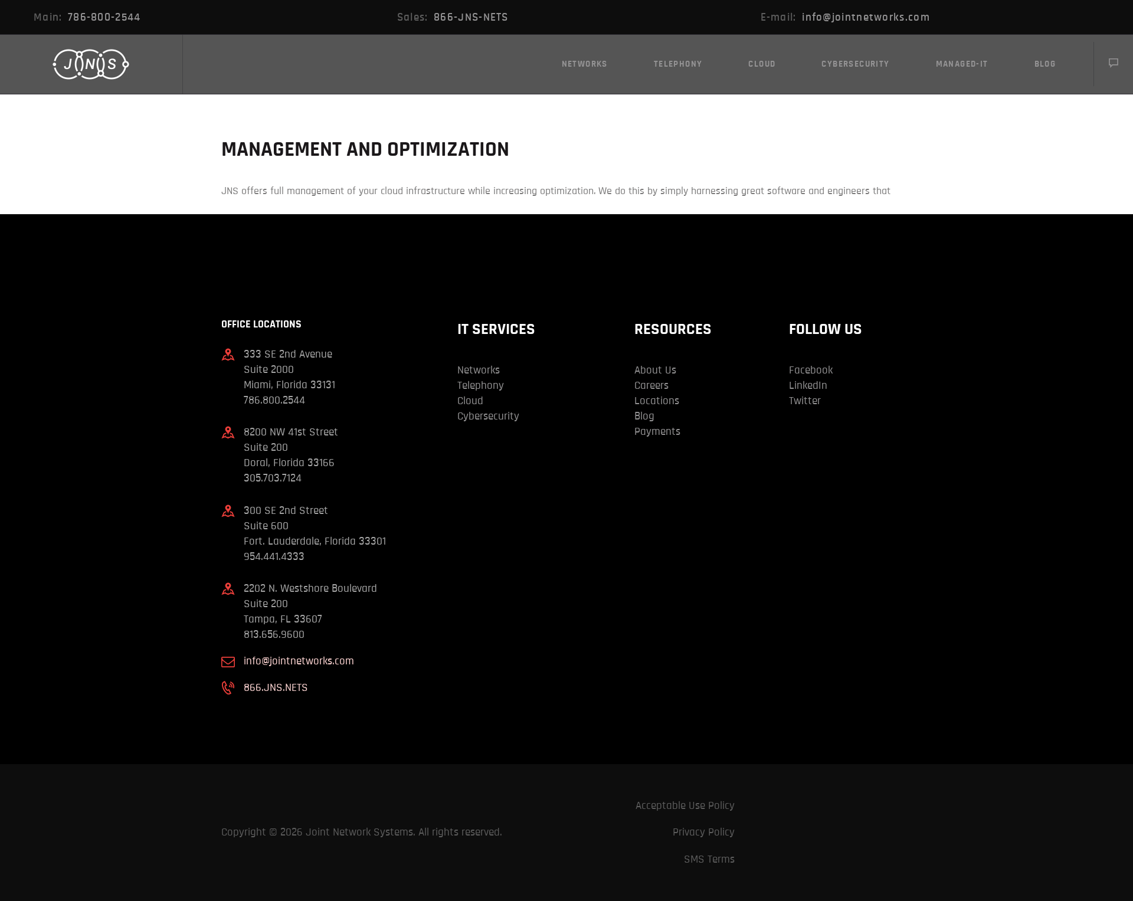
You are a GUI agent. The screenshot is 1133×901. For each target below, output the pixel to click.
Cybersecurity (488, 416)
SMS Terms (709, 859)
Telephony (480, 385)
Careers (651, 385)
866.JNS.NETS (276, 687)
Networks (478, 370)
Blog (644, 416)
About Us (655, 370)
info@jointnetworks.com (299, 661)
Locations (656, 401)
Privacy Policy (704, 832)
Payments (657, 431)
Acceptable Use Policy (685, 805)
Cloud (470, 401)
